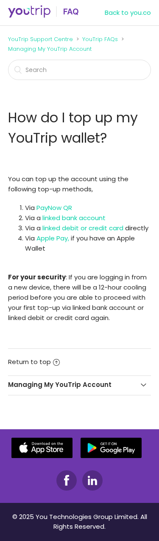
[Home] (43, 15)
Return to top (29, 361)
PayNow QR (54, 207)
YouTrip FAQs (100, 39)
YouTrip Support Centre (40, 39)
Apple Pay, (52, 238)
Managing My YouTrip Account (50, 49)
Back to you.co (128, 12)
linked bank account (74, 217)
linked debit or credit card (82, 228)
